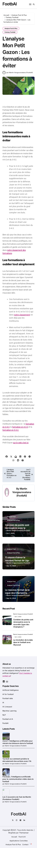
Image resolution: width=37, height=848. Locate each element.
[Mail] (7, 682)
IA (3, 702)
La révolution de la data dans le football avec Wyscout (23, 642)
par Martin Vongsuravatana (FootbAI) (19, 72)
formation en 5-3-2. (10, 430)
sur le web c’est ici (20, 442)
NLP (4, 715)
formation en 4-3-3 (20, 427)
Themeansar (24, 833)
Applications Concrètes (19, 841)
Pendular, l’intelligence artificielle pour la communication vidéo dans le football (18, 779)
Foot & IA (22, 837)
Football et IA (7, 719)
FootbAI (9, 3)
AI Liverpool (7, 707)
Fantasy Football (10, 32)
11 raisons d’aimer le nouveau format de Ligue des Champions (17, 560)
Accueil (14, 837)
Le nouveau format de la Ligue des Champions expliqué (17, 593)
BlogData (12, 833)
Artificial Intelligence (10, 690)
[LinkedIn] (3, 682)
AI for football (8, 694)
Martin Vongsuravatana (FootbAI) (21, 492)
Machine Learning (9, 711)
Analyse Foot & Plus (11, 28)
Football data (7, 698)
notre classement (22, 314)
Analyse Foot (11, 516)
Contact (25, 844)
